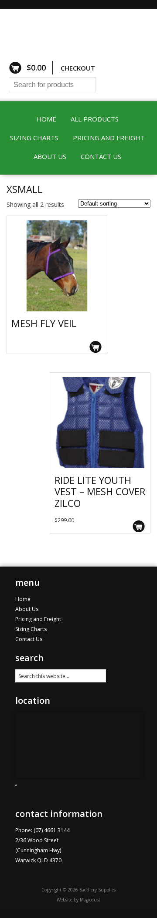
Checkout (78, 68)
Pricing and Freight (109, 137)
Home (46, 119)
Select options (95, 347)
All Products (95, 119)
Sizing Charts (34, 137)
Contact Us (101, 156)
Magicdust (90, 900)
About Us (50, 156)
